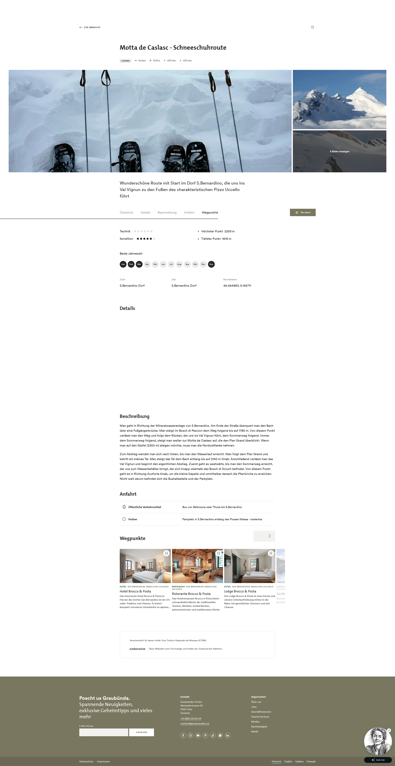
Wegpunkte (210, 212)
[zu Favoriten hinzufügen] (313, 27)
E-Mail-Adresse (86, 726)
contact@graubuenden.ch (194, 723)
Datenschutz (86, 761)
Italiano (299, 761)
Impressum (103, 761)
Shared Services (260, 716)
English (288, 761)
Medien (255, 721)
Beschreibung (167, 212)
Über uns (256, 701)
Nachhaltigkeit (259, 726)
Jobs (254, 706)
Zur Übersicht (92, 27)
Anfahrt (189, 212)
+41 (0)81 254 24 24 (190, 718)
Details (145, 212)
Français (311, 761)
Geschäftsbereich (261, 711)
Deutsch (276, 761)
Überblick (126, 212)
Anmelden (141, 732)
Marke (254, 731)
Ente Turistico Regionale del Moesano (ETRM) (184, 640)
